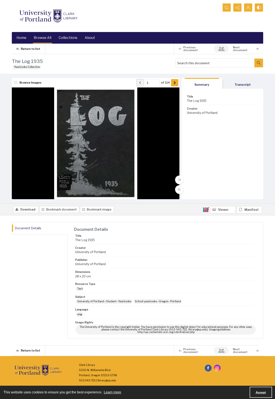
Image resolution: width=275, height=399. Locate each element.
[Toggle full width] (179, 180)
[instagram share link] (217, 368)
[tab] (202, 83)
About (90, 38)
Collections (68, 38)
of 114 (165, 82)
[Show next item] (174, 82)
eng (79, 314)
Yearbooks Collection (27, 67)
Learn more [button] (112, 392)
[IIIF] (205, 209)
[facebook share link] (208, 368)
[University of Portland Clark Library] (48, 16)
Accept (261, 392)
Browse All (42, 38)
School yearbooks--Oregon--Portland (158, 301)
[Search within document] (258, 63)
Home (21, 38)
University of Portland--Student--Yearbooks (104, 301)
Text (80, 288)
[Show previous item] (140, 82)
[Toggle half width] (179, 189)
